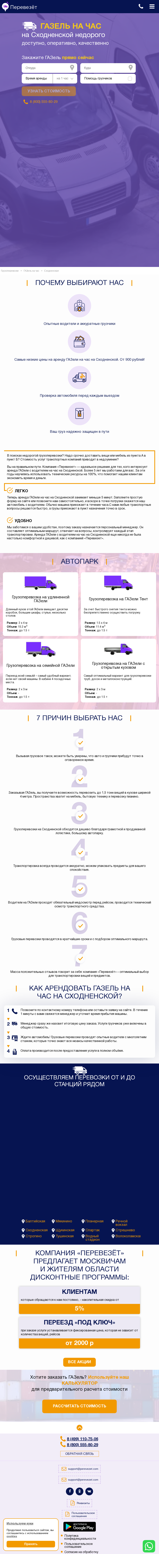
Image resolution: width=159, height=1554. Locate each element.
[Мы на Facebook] (70, 1491)
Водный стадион (93, 1238)
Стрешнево (125, 1230)
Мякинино (64, 1221)
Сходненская (37, 1230)
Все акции (79, 1362)
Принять (31, 1544)
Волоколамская (128, 1236)
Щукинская (65, 1230)
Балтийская (35, 1221)
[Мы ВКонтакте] (89, 1491)
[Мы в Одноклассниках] (79, 1491)
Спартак (93, 1230)
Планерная (95, 1221)
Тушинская (65, 1236)
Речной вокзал (122, 1223)
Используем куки (20, 1523)
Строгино (34, 1236)
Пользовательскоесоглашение (78, 1545)
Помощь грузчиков (98, 78)
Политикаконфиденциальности (80, 1537)
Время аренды (36, 78)
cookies (12, 1536)
